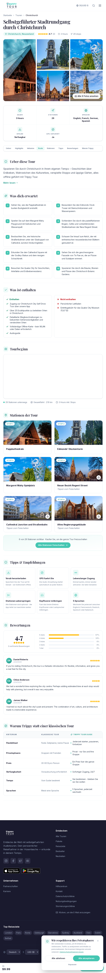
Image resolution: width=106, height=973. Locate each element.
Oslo (88, 933)
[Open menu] (100, 5)
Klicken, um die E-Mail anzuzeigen (74, 912)
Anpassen (72, 964)
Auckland (78, 933)
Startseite (7, 15)
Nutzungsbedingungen (66, 901)
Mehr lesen (9, 182)
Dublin (98, 933)
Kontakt (59, 891)
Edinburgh (39, 933)
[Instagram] (6, 861)
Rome (27, 933)
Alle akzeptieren (86, 958)
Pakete (59, 841)
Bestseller (60, 851)
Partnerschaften (10, 886)
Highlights (19, 148)
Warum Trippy (87, 148)
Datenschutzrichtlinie (65, 896)
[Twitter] (20, 861)
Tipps (60, 148)
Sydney (65, 933)
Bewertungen (72, 148)
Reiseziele (60, 846)
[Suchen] (93, 5)
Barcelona (53, 933)
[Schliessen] (98, 941)
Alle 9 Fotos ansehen (88, 96)
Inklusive (30, 148)
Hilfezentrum (61, 886)
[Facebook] (13, 861)
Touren (18, 15)
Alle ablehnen (58, 958)
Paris (18, 933)
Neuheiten (60, 856)
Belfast (8, 938)
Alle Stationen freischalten (51, 545)
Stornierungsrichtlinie (65, 906)
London (8, 933)
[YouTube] (27, 861)
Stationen (51, 148)
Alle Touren (61, 836)
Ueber (8, 148)
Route (40, 148)
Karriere (7, 891)
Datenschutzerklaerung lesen (72, 952)
